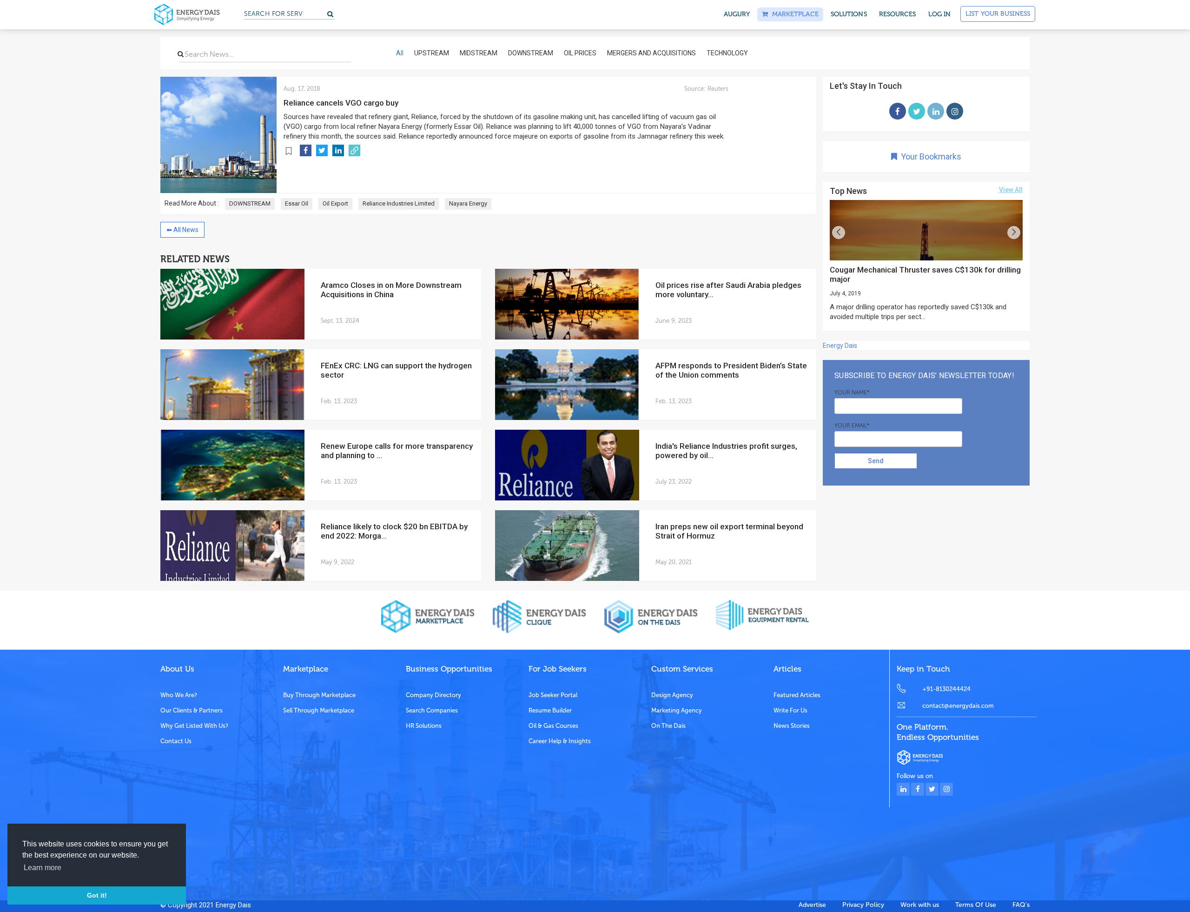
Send (876, 461)
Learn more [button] (42, 868)
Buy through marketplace (319, 695)
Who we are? (178, 695)
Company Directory (433, 695)
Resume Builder (550, 710)
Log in (939, 14)
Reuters (717, 88)
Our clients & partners (191, 710)
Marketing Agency (676, 710)
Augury (737, 14)
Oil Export (335, 203)
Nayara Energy (468, 203)
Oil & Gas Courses (553, 725)
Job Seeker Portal (553, 695)
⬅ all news (182, 229)
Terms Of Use (975, 905)
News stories (792, 725)
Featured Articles (797, 695)
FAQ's (1021, 905)
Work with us (919, 905)
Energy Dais (840, 345)
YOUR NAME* (852, 392)
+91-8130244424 (946, 689)
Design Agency (672, 695)
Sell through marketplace (318, 710)
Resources (897, 14)
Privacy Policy (863, 905)
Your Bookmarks (929, 156)
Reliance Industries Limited (399, 203)
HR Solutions (424, 725)
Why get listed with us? (194, 725)
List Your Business (997, 14)
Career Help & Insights (560, 741)
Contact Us (176, 741)
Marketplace (793, 14)
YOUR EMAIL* (852, 425)
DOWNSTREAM (250, 203)
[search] (181, 54)
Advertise (812, 905)
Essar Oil (296, 203)
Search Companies (432, 710)
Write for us (790, 710)
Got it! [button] (97, 895)
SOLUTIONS (849, 14)
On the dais (668, 725)
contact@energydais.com (958, 705)
